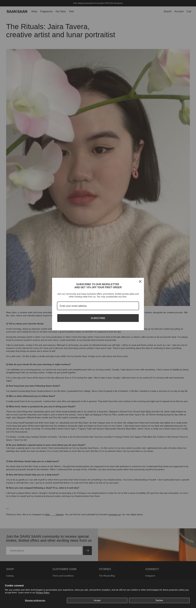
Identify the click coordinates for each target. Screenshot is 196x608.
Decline (159, 600)
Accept (97, 600)
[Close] (140, 281)
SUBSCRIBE (98, 318)
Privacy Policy (42, 592)
